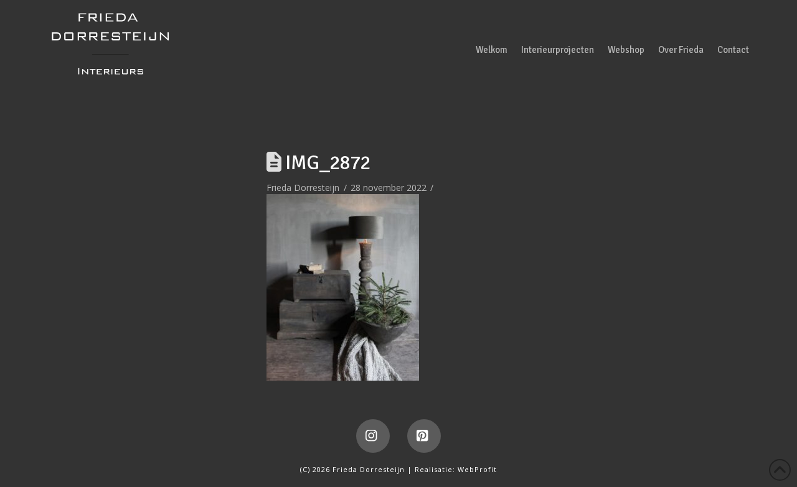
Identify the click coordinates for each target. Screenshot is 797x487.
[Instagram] (373, 436)
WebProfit (477, 469)
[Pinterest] (424, 436)
